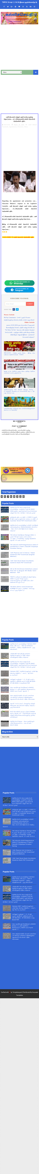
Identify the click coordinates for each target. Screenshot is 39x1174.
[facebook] (4, 6)
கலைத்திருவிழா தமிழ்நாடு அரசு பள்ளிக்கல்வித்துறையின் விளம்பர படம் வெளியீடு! (19, 409)
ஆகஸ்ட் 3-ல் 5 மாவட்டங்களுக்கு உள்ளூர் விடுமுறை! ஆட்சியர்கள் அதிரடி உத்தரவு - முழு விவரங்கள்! (23, 705)
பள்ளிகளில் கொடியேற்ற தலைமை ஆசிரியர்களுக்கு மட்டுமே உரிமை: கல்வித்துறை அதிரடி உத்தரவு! (20, 655)
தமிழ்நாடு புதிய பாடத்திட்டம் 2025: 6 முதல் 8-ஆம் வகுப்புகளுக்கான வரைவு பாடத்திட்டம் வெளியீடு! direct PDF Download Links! (24, 519)
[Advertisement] (19, 47)
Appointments (13, 127)
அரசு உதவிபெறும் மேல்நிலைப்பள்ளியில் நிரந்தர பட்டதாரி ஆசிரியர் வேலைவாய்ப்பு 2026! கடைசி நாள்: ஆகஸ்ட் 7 (22, 689)
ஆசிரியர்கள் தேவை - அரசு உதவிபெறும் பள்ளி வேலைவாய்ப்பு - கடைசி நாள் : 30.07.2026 (22, 723)
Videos (26, 127)
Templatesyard (17, 992)
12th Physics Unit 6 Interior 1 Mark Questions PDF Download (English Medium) (22, 554)
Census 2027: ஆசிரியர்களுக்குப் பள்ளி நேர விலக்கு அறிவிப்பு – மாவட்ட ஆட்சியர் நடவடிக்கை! (24, 673)
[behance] (30, 6)
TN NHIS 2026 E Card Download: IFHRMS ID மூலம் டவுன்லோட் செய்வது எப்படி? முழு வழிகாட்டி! (22, 588)
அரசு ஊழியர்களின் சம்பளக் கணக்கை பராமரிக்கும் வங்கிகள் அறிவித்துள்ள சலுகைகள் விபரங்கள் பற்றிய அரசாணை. (22, 697)
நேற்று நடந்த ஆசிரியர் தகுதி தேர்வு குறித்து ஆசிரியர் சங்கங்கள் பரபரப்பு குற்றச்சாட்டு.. (19, 372)
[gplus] (11, 6)
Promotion (20, 127)
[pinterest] (15, 6)
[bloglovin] (19, 6)
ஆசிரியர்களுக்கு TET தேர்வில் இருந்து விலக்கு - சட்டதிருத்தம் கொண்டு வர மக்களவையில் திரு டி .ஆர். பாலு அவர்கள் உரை (19, 391)
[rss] (26, 6)
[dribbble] (23, 6)
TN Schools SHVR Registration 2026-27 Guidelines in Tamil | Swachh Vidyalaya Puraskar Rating (24, 546)
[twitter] (7, 6)
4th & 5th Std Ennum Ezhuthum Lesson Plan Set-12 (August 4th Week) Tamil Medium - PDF (24, 570)
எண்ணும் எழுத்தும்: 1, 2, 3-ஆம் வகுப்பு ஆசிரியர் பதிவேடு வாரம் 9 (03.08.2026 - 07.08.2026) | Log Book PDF (23, 681)
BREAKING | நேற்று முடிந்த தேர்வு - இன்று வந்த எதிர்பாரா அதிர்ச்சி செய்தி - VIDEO (19, 353)
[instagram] (34, 6)
